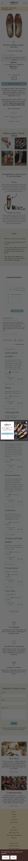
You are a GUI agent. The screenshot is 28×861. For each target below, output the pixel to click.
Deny (13, 857)
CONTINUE (7, 433)
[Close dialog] (26, 422)
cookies (12, 852)
